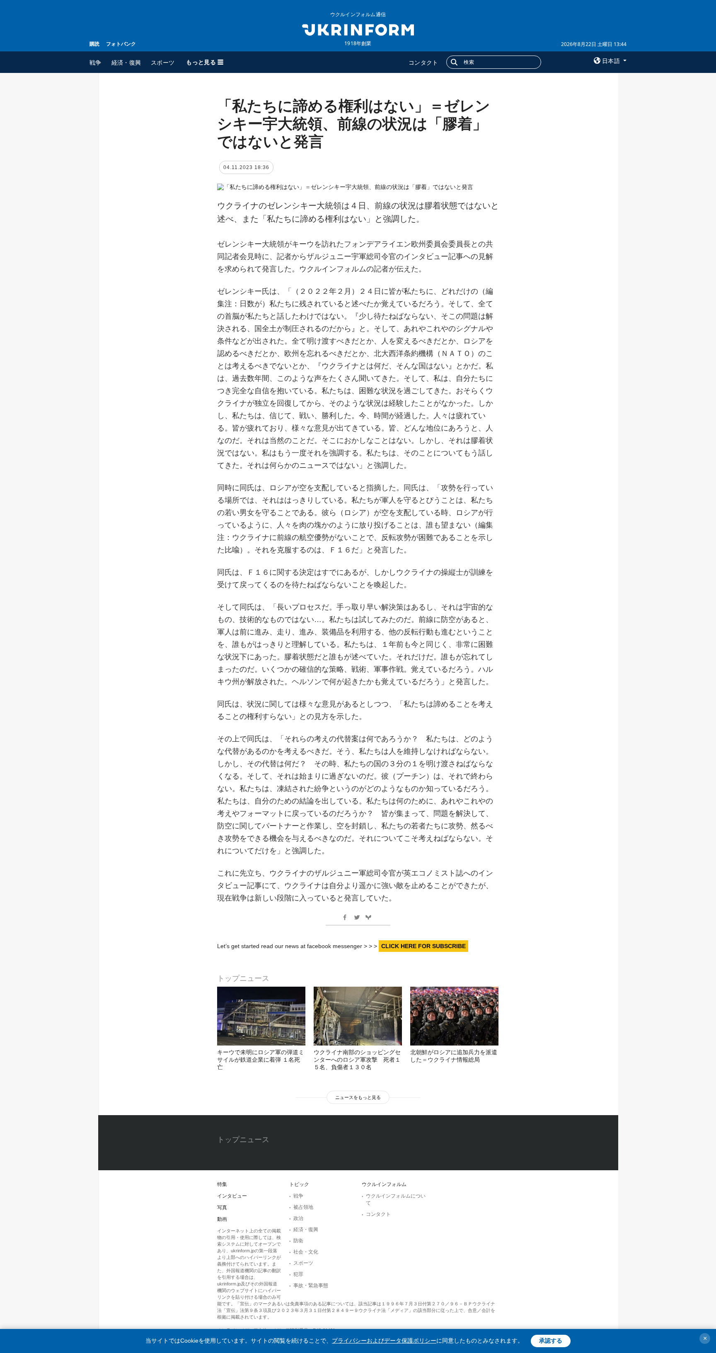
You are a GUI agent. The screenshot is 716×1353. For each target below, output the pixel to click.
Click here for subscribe (423, 946)
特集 (222, 1184)
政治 (298, 1218)
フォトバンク (121, 43)
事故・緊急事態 (310, 1285)
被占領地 (303, 1207)
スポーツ (162, 62)
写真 (222, 1207)
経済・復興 (126, 62)
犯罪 (298, 1274)
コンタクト (423, 62)
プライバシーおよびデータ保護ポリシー (384, 1340)
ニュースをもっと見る (358, 1097)
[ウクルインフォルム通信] (358, 29)
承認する (550, 1340)
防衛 (298, 1241)
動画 (222, 1219)
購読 (94, 43)
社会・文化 (305, 1252)
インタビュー (232, 1196)
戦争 (96, 62)
